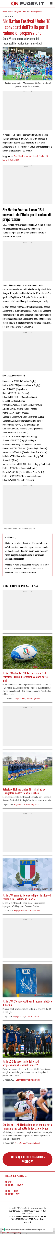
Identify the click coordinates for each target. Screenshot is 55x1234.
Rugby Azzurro (21, 11)
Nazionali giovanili (35, 11)
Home (5, 11)
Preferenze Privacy (14, 1185)
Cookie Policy (11, 1191)
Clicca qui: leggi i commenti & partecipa (27, 1159)
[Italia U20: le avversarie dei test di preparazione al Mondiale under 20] (27, 1041)
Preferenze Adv (12, 1194)
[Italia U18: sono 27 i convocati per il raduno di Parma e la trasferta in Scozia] (27, 875)
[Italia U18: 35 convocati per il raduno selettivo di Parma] (27, 981)
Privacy (8, 1181)
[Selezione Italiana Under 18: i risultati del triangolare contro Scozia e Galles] (27, 769)
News (11, 11)
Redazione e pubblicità (16, 1175)
